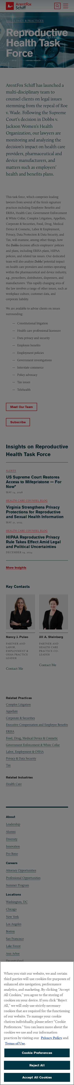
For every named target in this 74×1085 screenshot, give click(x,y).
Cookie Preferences (37, 1053)
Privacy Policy (51, 1038)
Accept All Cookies (37, 1077)
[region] (37, 1023)
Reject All (37, 1065)
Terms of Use (15, 1043)
